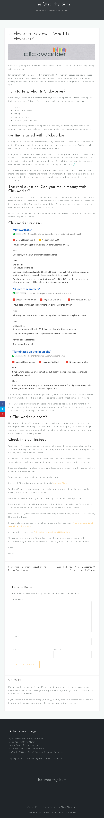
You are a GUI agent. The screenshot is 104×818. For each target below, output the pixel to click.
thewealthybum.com (54, 758)
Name (15, 636)
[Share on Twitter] (2, 409)
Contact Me (32, 807)
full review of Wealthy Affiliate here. (52, 532)
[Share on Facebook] (2, 404)
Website (57, 649)
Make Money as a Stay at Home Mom (26, 748)
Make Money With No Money (22, 742)
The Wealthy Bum (52, 4)
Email (15, 649)
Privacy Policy (49, 807)
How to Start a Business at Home (24, 745)
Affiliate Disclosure (68, 807)
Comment (17, 599)
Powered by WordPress (38, 812)
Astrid (61, 812)
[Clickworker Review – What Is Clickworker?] (51, 52)
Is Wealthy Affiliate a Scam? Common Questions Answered (36, 752)
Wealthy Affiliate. (60, 483)
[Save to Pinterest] (2, 414)
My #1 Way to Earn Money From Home (27, 738)
